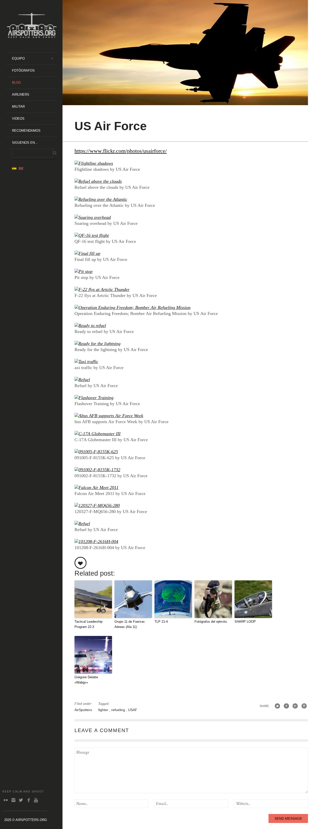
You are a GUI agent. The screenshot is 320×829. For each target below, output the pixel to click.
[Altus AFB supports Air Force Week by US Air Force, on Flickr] (108, 415)
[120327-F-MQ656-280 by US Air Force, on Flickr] (97, 505)
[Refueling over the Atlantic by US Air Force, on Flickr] (100, 199)
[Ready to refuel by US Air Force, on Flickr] (90, 325)
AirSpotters (83, 710)
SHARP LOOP (245, 621)
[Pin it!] (304, 706)
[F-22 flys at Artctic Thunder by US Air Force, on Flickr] (102, 289)
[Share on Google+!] (295, 706)
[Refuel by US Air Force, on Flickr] (82, 379)
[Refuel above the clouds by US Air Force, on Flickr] (98, 181)
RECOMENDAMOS (26, 130)
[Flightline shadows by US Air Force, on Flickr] (93, 163)
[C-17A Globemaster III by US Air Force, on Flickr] (97, 433)
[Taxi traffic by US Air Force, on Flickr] (86, 361)
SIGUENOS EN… (25, 142)
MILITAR (18, 106)
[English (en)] (21, 168)
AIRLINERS (20, 94)
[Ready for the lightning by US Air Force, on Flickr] (97, 343)
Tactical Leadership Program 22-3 (88, 624)
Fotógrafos (23, 70)
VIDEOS (18, 118)
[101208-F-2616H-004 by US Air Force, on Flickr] (96, 541)
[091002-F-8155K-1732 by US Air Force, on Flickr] (97, 469)
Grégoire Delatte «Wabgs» (86, 679)
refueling (118, 710)
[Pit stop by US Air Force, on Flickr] (83, 271)
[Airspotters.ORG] (31, 36)
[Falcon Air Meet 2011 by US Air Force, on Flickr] (96, 487)
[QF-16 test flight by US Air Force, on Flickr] (91, 235)
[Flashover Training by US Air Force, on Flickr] (94, 397)
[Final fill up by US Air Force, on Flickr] (87, 253)
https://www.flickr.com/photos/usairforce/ (120, 151)
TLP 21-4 (161, 621)
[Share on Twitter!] (277, 706)
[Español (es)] (14, 168)
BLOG (16, 82)
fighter (103, 710)
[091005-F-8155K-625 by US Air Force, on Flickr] (96, 451)
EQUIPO (18, 58)
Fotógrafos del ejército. (211, 621)
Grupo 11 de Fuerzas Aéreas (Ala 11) (129, 624)
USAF (132, 710)
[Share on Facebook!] (286, 706)
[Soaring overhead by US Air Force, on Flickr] (92, 217)
